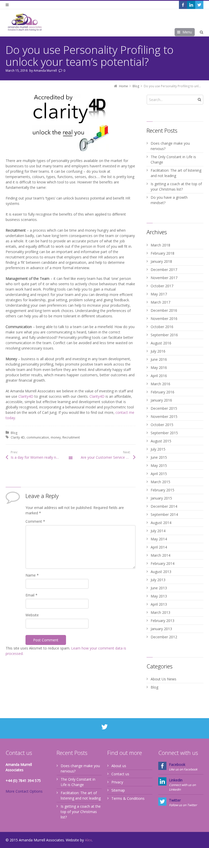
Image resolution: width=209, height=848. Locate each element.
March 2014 (160, 555)
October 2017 (162, 285)
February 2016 (162, 392)
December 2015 (164, 408)
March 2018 (160, 245)
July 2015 (158, 449)
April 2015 (159, 473)
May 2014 (159, 539)
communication (38, 437)
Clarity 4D (18, 437)
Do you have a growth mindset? (169, 200)
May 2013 (159, 596)
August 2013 (161, 571)
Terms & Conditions (128, 798)
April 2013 (159, 604)
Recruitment (71, 437)
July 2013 (158, 579)
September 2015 (164, 432)
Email (31, 595)
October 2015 (162, 424)
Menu (187, 32)
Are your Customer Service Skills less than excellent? (108, 457)
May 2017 (159, 294)
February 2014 (162, 563)
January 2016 (161, 400)
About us (118, 765)
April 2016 (159, 375)
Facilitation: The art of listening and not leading (176, 173)
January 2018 (161, 261)
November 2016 (164, 318)
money (56, 437)
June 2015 (159, 457)
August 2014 (161, 522)
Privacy (117, 782)
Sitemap (118, 790)
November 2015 (164, 416)
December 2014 (164, 506)
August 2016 (161, 343)
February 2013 (162, 620)
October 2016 (162, 326)
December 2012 (164, 636)
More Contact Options (24, 791)
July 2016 (158, 351)
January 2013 (161, 628)
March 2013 (160, 612)
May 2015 (159, 465)
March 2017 (160, 302)
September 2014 (164, 514)
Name (32, 575)
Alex (88, 840)
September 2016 (164, 334)
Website (32, 615)
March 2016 (160, 383)
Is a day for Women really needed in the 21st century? (41, 457)
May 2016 (159, 367)
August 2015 (161, 441)
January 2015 (161, 498)
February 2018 (162, 253)
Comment (35, 521)
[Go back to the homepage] (25, 22)
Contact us (120, 773)
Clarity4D (25, 396)
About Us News (163, 679)
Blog (14, 433)
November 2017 (164, 277)
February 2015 (162, 490)
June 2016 (159, 359)
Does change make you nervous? (170, 146)
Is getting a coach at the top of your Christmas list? (176, 186)
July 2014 (158, 530)
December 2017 (164, 269)
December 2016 (164, 310)
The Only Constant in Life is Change (173, 159)
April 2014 (159, 547)
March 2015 (160, 481)
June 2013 (159, 587)
